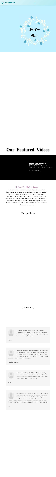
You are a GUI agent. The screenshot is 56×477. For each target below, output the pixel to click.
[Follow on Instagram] (39, 453)
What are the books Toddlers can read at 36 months (39, 237)
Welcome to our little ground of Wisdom (15, 271)
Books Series (41, 241)
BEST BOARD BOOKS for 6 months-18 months (38, 163)
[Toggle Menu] (35, 2)
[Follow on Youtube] (16, 453)
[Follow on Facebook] (16, 463)
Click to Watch (35, 170)
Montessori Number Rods (15, 234)
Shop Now (28, 430)
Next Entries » (46, 302)
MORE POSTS (28, 307)
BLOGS (9, 140)
